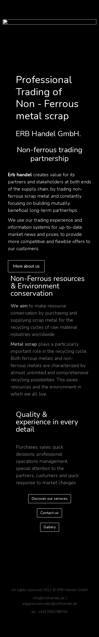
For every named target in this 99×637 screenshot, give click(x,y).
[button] (49, 7)
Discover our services (50, 498)
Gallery (50, 527)
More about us (26, 266)
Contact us (49, 512)
